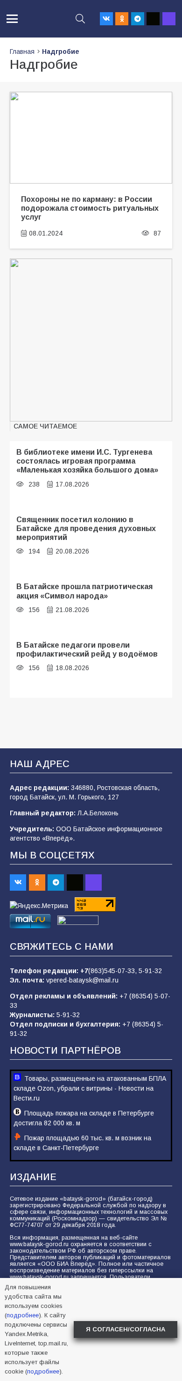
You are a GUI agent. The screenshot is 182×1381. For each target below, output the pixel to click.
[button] (12, 18)
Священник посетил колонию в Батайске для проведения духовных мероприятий (86, 528)
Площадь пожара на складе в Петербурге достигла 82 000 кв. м (84, 1118)
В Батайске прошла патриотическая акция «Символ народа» (84, 590)
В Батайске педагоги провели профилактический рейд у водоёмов (87, 649)
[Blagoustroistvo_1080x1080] (91, 339)
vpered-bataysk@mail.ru (82, 980)
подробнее (23, 1315)
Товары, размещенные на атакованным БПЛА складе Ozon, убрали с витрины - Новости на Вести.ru (90, 1088)
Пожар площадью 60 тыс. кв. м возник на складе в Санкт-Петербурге (82, 1143)
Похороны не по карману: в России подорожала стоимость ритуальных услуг (90, 208)
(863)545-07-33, (113, 971)
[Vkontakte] (106, 18)
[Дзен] (153, 18)
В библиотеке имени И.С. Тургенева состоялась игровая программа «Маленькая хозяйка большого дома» (87, 461)
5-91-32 (150, 971)
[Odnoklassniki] (121, 18)
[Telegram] (137, 18)
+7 (84, 971)
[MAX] (168, 18)
